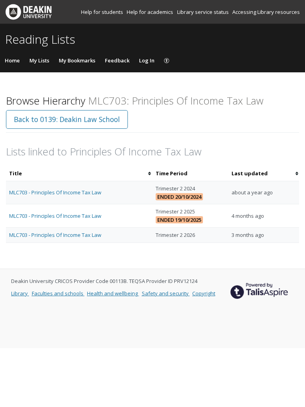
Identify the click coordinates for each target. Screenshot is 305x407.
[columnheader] (79, 173)
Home (12, 60)
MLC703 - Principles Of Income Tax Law (55, 192)
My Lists (39, 60)
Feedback (117, 60)
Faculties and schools (58, 293)
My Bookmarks (77, 60)
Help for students (102, 12)
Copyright (203, 293)
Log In (146, 60)
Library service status (203, 12)
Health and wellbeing (113, 293)
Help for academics (150, 12)
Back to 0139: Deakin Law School (67, 119)
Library (20, 293)
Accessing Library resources (266, 12)
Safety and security (166, 293)
